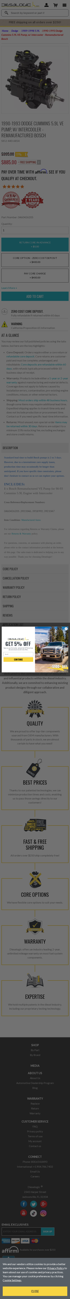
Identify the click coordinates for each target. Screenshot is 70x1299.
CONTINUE (18, 659)
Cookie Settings (12, 1280)
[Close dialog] (66, 628)
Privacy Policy (55, 1268)
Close (35, 1291)
